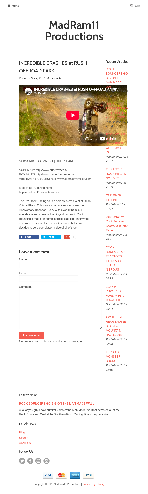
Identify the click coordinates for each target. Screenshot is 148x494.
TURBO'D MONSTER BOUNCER (113, 356)
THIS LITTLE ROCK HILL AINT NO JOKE (117, 174)
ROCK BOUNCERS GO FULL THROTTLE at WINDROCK (117, 110)
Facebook (30, 461)
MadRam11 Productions (74, 30)
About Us (25, 442)
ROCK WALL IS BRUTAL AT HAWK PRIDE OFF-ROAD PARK (116, 143)
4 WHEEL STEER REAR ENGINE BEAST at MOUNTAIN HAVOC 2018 (117, 326)
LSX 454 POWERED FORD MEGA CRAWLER (114, 293)
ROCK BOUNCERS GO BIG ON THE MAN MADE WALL (117, 77)
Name (23, 259)
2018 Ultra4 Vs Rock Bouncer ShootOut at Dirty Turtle (117, 223)
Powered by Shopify (93, 484)
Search (23, 437)
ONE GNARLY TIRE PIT (115, 197)
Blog (22, 432)
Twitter (22, 461)
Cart (137, 6)
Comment (25, 286)
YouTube (38, 461)
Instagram (46, 461)
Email (22, 273)
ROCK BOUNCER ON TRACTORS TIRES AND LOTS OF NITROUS (116, 258)
